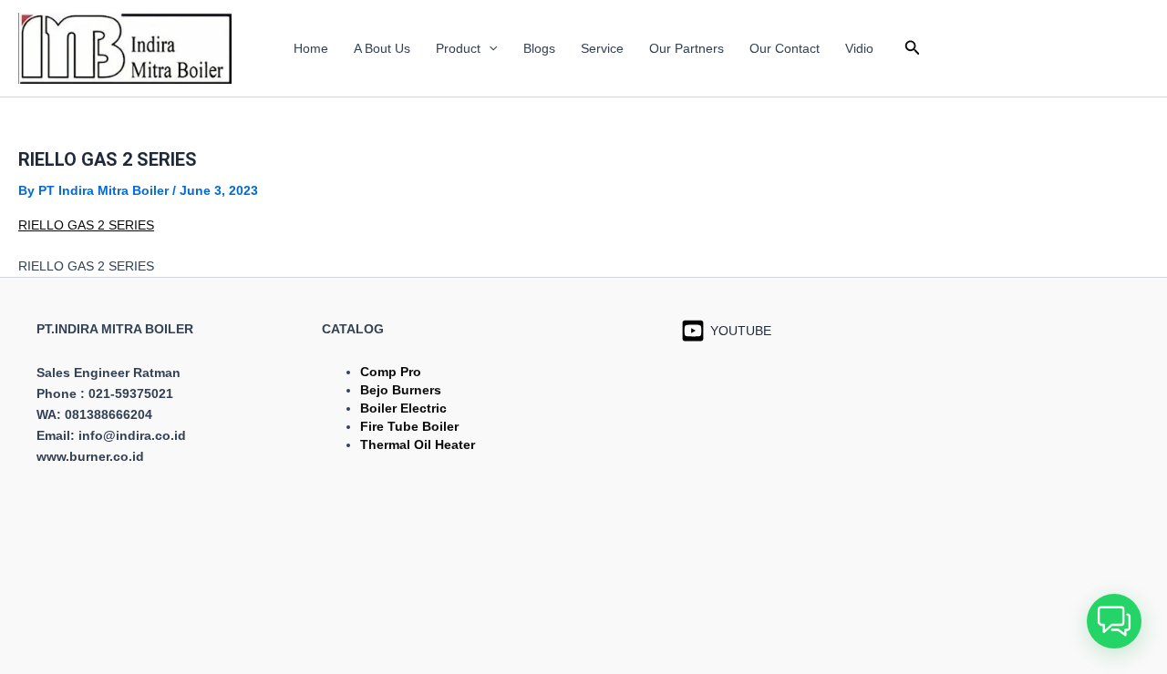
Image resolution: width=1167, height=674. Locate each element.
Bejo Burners (400, 390)
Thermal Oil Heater (417, 444)
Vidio (859, 48)
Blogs (539, 48)
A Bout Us (382, 48)
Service (602, 48)
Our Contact (784, 48)
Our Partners (686, 48)
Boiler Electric (403, 408)
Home (311, 48)
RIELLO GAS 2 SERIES (86, 225)
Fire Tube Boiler (409, 426)
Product (458, 48)
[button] (488, 48)
